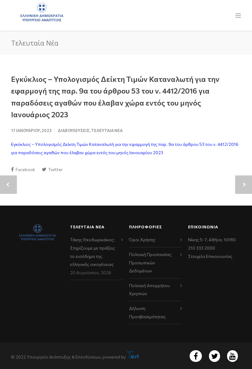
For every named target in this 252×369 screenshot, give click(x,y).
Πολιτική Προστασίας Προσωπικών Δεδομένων (150, 262)
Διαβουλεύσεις (73, 130)
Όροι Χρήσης (142, 239)
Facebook (25, 169)
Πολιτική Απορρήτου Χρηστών (149, 289)
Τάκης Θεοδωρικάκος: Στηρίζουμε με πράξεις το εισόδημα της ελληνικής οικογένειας (92, 252)
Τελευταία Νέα (107, 130)
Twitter (55, 169)
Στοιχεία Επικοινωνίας (210, 256)
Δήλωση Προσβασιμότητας (147, 312)
